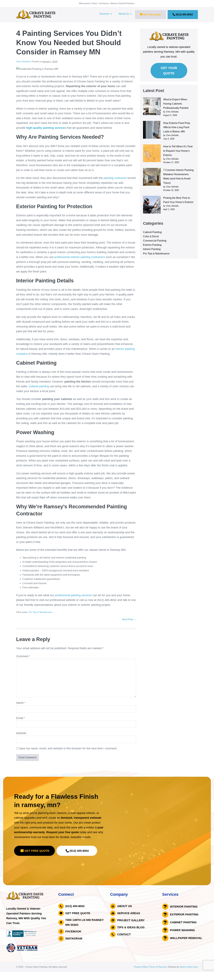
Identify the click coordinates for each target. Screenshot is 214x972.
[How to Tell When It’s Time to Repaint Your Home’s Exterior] (152, 153)
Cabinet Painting (152, 232)
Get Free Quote (152, 14)
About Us (123, 13)
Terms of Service (157, 967)
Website (21, 733)
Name (21, 702)
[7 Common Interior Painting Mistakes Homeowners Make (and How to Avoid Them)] (152, 177)
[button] (34, 851)
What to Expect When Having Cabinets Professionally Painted (175, 103)
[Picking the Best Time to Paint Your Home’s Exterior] (152, 205)
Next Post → (129, 619)
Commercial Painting (154, 240)
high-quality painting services (46, 127)
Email (20, 718)
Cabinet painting (39, 386)
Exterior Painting (152, 245)
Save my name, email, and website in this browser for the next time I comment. (68, 748)
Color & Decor (151, 236)
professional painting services (74, 595)
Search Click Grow (189, 967)
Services (104, 13)
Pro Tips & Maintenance (40, 612)
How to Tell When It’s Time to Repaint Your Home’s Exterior (178, 150)
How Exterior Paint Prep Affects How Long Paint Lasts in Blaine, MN (176, 127)
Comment (23, 656)
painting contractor (115, 178)
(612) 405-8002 (184, 14)
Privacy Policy (141, 967)
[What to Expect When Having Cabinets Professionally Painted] (152, 106)
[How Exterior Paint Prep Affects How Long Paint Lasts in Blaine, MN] (152, 130)
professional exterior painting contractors (79, 257)
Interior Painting (152, 249)
